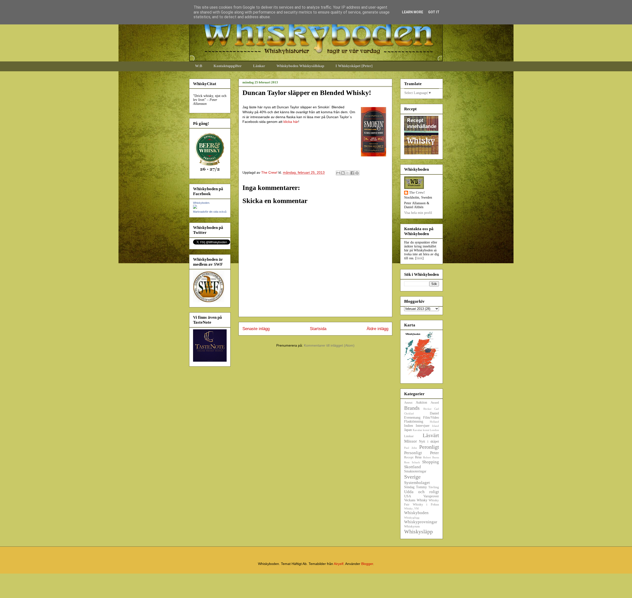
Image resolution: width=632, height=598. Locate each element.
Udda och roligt (421, 491)
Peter (434, 452)
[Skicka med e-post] (338, 172)
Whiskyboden (416, 512)
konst (426, 430)
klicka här (290, 122)
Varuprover (431, 496)
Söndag (409, 487)
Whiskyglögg (411, 517)
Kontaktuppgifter (228, 66)
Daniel (434, 413)
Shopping (430, 462)
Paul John (410, 447)
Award (435, 402)
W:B (198, 66)
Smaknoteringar (415, 471)
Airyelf (338, 564)
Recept (409, 457)
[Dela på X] (347, 172)
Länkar (259, 66)
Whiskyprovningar (420, 522)
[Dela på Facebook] (352, 172)
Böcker (427, 408)
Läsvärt (431, 435)
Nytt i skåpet (429, 441)
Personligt (413, 452)
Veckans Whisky (415, 500)
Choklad (409, 413)
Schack (416, 462)
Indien (408, 426)
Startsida (318, 328)
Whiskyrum (412, 526)
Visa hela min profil (418, 213)
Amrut (408, 402)
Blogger (367, 564)
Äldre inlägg (377, 328)
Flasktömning (413, 421)
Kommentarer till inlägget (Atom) (329, 345)
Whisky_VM (411, 508)
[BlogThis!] (342, 172)
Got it (433, 12)
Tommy (421, 487)
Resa (418, 457)
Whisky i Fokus (426, 504)
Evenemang (412, 417)
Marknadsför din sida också (209, 211)
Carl (436, 408)
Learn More (412, 12)
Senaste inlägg (256, 328)
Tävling (433, 487)
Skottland (412, 467)
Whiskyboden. (201, 202)
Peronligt (429, 447)
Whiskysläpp (418, 531)
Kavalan (417, 430)
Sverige (412, 477)
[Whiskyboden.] (195, 207)
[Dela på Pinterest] (357, 172)
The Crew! (417, 192)
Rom (407, 462)
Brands (412, 408)
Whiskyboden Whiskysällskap (300, 66)
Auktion (421, 402)
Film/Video (431, 417)
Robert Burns (431, 457)
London (434, 430)
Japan (408, 430)
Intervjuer (423, 426)
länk (419, 258)
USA (407, 496)
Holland (434, 421)
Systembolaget (417, 482)
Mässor (410, 441)
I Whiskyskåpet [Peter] (354, 66)
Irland (435, 425)
